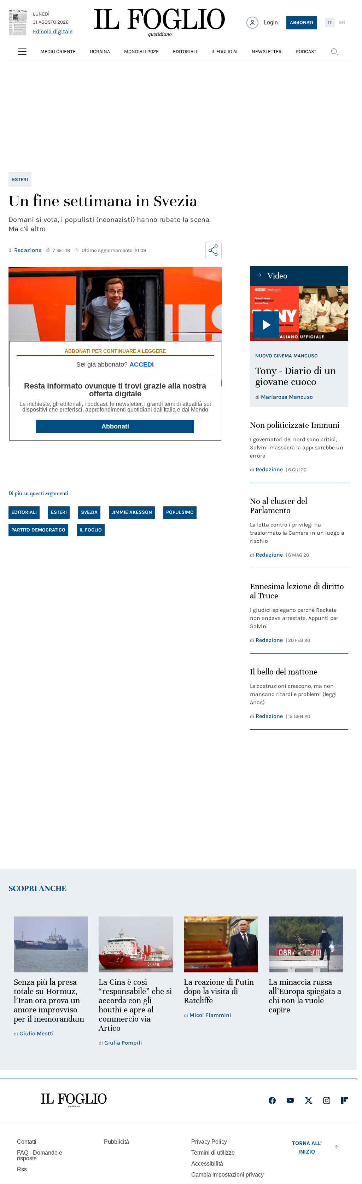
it (330, 22)
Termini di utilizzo (213, 1153)
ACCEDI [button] (141, 364)
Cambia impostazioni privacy (227, 1175)
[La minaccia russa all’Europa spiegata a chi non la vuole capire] (306, 944)
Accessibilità (207, 1164)
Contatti (26, 1142)
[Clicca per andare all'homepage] (73, 1100)
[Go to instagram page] (326, 1100)
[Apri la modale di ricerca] (334, 51)
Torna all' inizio (307, 1147)
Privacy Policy (209, 1142)
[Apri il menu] (22, 51)
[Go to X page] (308, 1100)
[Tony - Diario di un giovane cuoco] (299, 313)
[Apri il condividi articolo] (213, 250)
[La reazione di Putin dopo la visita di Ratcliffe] (221, 944)
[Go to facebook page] (272, 1100)
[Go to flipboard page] (344, 1100)
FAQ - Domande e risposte (39, 1155)
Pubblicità (116, 1142)
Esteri (20, 180)
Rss (22, 1169)
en (342, 22)
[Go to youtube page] (290, 1100)
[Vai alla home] (159, 22)
